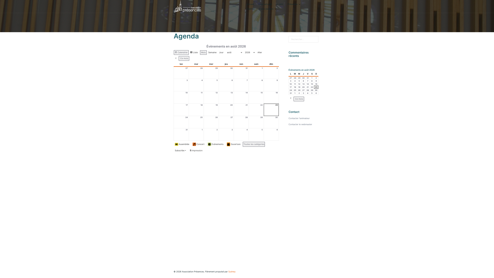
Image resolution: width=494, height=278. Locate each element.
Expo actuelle (265, 4)
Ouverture (235, 144)
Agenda (250, 8)
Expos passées (266, 8)
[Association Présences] (187, 6)
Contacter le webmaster (300, 124)
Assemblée (184, 144)
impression (195, 151)
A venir (279, 4)
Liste (194, 53)
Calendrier (181, 53)
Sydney (232, 271)
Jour (221, 52)
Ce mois (184, 58)
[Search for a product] (319, 6)
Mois (203, 52)
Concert (200, 144)
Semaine (212, 52)
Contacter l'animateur (299, 118)
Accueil (250, 4)
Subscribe (179, 150)
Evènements (217, 144)
